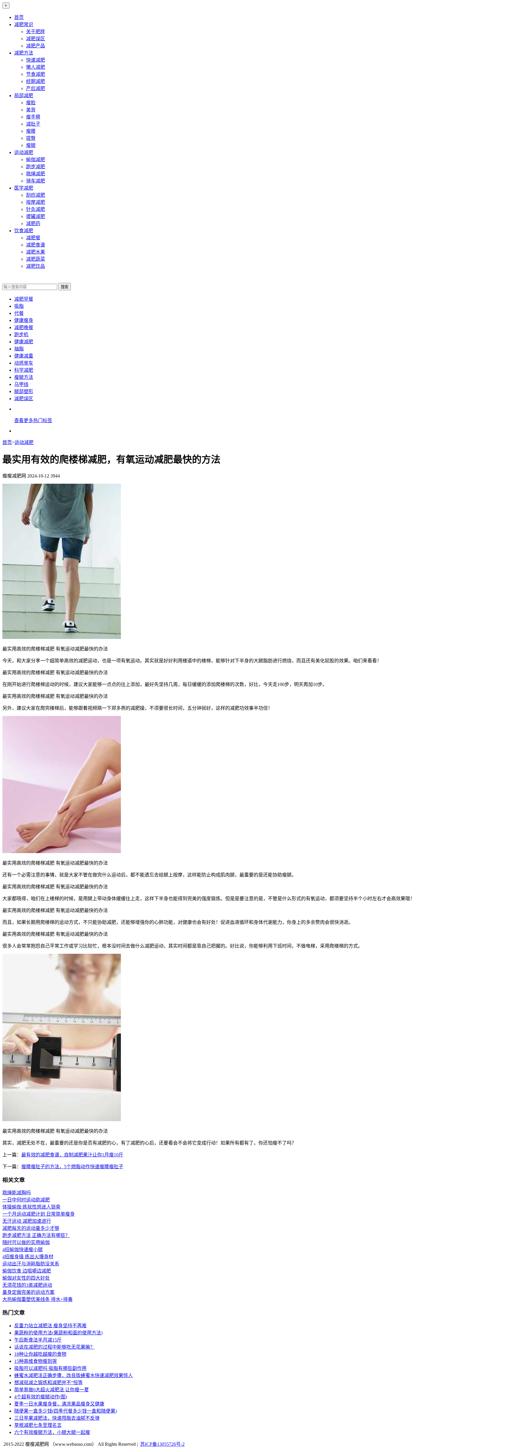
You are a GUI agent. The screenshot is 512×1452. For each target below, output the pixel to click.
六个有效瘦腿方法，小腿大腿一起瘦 (52, 1432)
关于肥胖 (35, 31)
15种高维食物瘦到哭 (35, 1361)
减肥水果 (35, 251)
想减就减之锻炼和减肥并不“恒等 (48, 1382)
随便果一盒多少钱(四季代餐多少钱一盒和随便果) (65, 1410)
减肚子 (33, 123)
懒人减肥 (35, 67)
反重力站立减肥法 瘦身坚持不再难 (50, 1325)
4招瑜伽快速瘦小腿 (22, 1249)
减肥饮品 (35, 266)
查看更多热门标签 (33, 420)
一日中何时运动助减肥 (26, 1199)
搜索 (64, 287)
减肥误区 (35, 38)
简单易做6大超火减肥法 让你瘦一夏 (51, 1389)
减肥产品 (35, 45)
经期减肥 (35, 81)
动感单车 (23, 363)
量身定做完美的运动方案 (28, 1292)
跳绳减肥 (35, 173)
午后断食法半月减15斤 (38, 1339)
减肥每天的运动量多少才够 (30, 1228)
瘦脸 (31, 102)
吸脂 (19, 306)
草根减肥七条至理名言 (38, 1425)
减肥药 (33, 223)
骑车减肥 (35, 180)
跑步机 (21, 334)
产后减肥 (35, 88)
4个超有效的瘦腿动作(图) (40, 1396)
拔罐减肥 (35, 216)
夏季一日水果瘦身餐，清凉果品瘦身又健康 (59, 1403)
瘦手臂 (33, 116)
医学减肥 (23, 187)
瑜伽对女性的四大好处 (26, 1277)
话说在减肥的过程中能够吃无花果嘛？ (54, 1347)
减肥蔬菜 (35, 259)
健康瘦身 (23, 320)
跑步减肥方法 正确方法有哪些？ (36, 1235)
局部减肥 (23, 95)
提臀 (31, 138)
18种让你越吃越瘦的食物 (40, 1354)
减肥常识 (23, 24)
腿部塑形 (23, 391)
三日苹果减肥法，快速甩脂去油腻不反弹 (57, 1418)
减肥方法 (23, 52)
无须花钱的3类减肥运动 (27, 1285)
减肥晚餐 (23, 327)
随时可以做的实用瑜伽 (26, 1242)
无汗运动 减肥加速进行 (26, 1221)
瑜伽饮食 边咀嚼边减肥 (26, 1270)
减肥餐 (33, 237)
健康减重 (23, 355)
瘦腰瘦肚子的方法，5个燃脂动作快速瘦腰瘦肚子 (72, 1166)
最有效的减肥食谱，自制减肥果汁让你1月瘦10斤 (72, 1154)
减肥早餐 (23, 299)
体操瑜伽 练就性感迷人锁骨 (31, 1206)
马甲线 (21, 384)
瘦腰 (31, 131)
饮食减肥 (23, 230)
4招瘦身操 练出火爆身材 (27, 1256)
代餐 (19, 313)
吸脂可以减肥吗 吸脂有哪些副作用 (50, 1368)
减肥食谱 (35, 244)
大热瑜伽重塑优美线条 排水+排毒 (37, 1299)
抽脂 (19, 348)
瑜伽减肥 (35, 159)
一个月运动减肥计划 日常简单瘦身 (38, 1214)
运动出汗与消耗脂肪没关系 (30, 1263)
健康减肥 (23, 341)
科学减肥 (23, 370)
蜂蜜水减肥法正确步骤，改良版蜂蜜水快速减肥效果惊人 (73, 1375)
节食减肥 (35, 74)
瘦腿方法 (23, 377)
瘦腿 (31, 145)
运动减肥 (23, 152)
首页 (19, 17)
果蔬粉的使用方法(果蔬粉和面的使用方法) (58, 1332)
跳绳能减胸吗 (16, 1192)
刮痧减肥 (35, 195)
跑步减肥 (35, 166)
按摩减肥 (35, 202)
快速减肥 (35, 59)
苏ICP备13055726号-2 (162, 1444)
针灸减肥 (35, 209)
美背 (31, 109)
